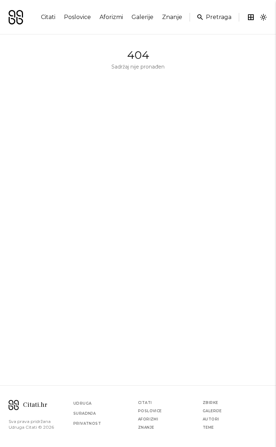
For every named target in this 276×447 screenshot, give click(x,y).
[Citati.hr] (16, 17)
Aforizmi (148, 419)
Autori (211, 419)
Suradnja (84, 413)
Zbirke (210, 402)
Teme (208, 427)
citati (48, 17)
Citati (145, 402)
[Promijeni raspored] (251, 17)
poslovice (77, 17)
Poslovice (150, 411)
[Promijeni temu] (263, 17)
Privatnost (87, 423)
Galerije (212, 411)
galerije (142, 17)
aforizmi (111, 17)
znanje (172, 17)
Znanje (146, 427)
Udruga (82, 403)
